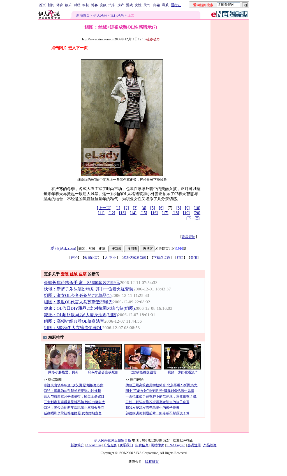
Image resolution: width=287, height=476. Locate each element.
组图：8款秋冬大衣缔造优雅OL (73, 327)
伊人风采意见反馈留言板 (112, 440)
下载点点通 (161, 258)
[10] (197, 208)
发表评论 (188, 237)
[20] (197, 213)
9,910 (179, 249)
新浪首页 (83, 15)
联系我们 (126, 445)
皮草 (83, 274)
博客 (94, 5)
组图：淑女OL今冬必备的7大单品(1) (78, 295)
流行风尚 (117, 15)
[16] (154, 213)
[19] (186, 213)
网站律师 (157, 445)
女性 (138, 5)
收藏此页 (91, 258)
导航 (165, 5)
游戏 (129, 5)
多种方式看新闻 (135, 258)
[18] (175, 213)
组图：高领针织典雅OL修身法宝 (74, 321)
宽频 (103, 5)
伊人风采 (100, 15)
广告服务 (110, 445)
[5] (152, 208)
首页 (42, 5)
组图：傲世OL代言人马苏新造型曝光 (78, 302)
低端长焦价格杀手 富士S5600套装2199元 (82, 282)
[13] (122, 213)
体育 (59, 5)
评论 (74, 258)
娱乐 (68, 5)
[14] (133, 213)
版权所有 (152, 462)
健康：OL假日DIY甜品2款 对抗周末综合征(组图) (89, 308)
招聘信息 (142, 445)
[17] (165, 213)
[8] (178, 208)
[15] (143, 213)
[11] (101, 213)
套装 (65, 274)
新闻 (51, 5)
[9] (187, 208)
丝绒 (74, 274)
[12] (111, 213)
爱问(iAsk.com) (63, 248)
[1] (117, 208)
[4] (144, 208)
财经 (77, 5)
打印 (180, 258)
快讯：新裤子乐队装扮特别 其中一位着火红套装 (88, 289)
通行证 (176, 5)
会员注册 (194, 445)
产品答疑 (210, 445)
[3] (135, 208)
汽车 (111, 5)
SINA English (175, 445)
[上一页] (104, 208)
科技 (85, 5)
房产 (120, 5)
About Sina (93, 445)
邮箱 (156, 5)
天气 (147, 5)
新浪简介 (77, 445)
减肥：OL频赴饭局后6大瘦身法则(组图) (81, 315)
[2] (126, 208)
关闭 (193, 258)
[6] (161, 208)
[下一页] (193, 218)
